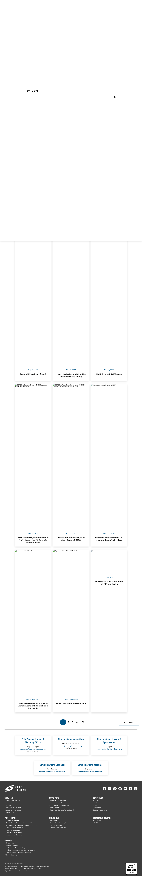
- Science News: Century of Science (18, 852)
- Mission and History (12, 800)
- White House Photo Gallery (15, 848)
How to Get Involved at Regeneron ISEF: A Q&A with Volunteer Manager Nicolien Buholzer (109, 538)
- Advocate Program (12, 820)
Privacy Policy (23, 871)
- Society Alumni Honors (13, 845)
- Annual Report (10, 805)
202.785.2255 (44, 866)
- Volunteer (97, 807)
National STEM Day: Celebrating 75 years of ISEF (71, 703)
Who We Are (9, 798)
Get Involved (98, 798)
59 (84, 722)
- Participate (97, 803)
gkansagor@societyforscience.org (33, 749)
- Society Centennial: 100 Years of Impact (20, 850)
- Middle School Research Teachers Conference (22, 823)
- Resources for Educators (14, 835)
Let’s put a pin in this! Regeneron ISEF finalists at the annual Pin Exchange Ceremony (71, 375)
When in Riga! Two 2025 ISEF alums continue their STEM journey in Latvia (109, 582)
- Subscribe (53, 820)
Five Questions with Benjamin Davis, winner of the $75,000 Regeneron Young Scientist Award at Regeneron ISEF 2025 (32, 539)
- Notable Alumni (11, 843)
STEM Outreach (10, 818)
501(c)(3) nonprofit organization (30, 868)
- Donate (96, 800)
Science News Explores (102, 818)
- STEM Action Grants (12, 830)
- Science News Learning (14, 827)
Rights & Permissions (11, 871)
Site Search (32, 91)
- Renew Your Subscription (58, 823)
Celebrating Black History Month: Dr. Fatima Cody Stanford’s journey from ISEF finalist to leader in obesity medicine (33, 705)
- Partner (96, 805)
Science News (54, 818)
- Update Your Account (57, 827)
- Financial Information (13, 807)
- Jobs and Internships (13, 810)
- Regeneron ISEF (55, 807)
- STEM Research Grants (13, 832)
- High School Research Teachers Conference (21, 825)
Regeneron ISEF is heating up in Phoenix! (33, 374)
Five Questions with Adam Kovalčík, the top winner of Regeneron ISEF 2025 (71, 538)
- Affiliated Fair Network (57, 800)
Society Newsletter (100, 810)
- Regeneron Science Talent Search (61, 810)
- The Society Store (11, 855)
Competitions (54, 798)
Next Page (128, 722)
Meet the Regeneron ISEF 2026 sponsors (109, 374)
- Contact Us (9, 812)
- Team (7, 803)
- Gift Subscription (55, 825)
